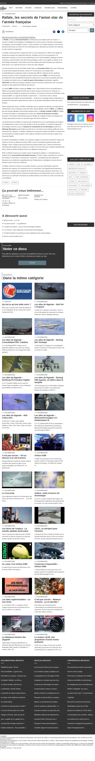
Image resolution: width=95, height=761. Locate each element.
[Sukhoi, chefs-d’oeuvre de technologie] (49, 479)
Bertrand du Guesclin (77, 168)
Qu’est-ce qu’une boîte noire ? (13, 236)
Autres (74, 8)
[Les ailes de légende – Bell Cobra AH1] (17, 402)
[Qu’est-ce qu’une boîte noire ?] (17, 291)
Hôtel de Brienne (82, 177)
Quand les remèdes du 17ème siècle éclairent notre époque (79, 711)
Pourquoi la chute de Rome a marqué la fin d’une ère (47, 698)
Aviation (34, 26)
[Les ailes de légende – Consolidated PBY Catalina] (17, 326)
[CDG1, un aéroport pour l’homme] (49, 515)
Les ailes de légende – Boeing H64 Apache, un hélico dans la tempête (49, 380)
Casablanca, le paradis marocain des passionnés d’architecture (46, 680)
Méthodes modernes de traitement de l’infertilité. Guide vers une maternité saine (46, 715)
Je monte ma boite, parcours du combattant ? (11, 685)
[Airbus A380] (49, 442)
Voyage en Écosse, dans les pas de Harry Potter (12, 715)
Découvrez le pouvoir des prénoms (78, 702)
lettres (71, 181)
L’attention (70, 697)
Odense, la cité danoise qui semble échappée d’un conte (45, 702)
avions (5, 182)
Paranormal (63, 8)
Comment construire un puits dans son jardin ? (46, 711)
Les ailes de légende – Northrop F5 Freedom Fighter (16, 378)
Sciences (38, 8)
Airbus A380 (40, 455)
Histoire (19, 8)
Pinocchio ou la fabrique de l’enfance (79, 676)
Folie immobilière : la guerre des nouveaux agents (11, 672)
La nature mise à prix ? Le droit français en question (80, 693)
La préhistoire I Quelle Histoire (11, 689)
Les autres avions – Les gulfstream (15, 223)
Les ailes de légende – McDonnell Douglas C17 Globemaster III (46, 417)
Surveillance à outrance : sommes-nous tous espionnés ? (14, 676)
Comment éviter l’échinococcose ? (45, 719)
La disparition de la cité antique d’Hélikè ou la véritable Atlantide (47, 676)
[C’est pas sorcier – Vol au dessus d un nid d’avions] (17, 442)
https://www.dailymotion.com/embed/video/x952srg (18, 37)
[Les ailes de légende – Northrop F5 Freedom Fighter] (17, 364)
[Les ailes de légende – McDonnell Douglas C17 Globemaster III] (49, 402)
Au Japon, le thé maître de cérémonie (13, 697)
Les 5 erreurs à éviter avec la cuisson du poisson (47, 667)
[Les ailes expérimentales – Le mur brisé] (17, 586)
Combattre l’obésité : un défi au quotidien (11, 680)
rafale (14, 182)
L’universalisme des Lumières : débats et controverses (80, 715)
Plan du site (17, 748)
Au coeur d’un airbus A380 (14, 564)
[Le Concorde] (17, 479)
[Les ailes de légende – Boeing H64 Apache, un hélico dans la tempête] (49, 364)
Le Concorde (8, 493)
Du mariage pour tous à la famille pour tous (79, 685)
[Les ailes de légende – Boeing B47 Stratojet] (49, 326)
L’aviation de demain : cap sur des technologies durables (22, 227)
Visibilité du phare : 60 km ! (10, 667)
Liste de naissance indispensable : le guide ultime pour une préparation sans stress (47, 706)
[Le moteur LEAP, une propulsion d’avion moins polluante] (49, 623)
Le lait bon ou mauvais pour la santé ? (13, 706)
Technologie (49, 8)
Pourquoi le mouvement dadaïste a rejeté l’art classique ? (45, 724)
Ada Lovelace (83, 181)
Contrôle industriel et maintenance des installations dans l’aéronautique (27, 233)
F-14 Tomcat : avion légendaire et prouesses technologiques (23, 230)
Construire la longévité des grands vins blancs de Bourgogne (80, 724)
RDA (79, 164)
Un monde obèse (6, 702)
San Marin (87, 164)
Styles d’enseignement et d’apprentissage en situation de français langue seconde (80, 728)
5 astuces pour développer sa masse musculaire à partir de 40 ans (46, 685)
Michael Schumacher (76, 194)
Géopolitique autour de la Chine (77, 706)
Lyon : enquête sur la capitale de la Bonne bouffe (12, 719)
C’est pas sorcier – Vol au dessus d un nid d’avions (14, 456)
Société (28, 8)
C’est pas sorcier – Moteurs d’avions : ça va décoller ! (48, 600)
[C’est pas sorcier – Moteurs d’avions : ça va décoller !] (49, 586)
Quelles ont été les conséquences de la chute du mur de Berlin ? (47, 693)
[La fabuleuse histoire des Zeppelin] (17, 623)
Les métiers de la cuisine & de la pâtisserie (78, 719)
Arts (11, 8)
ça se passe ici (84, 104)
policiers (84, 189)
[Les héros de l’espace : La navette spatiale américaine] (17, 515)
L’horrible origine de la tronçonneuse (46, 728)
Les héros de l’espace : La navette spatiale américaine (15, 529)
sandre (71, 164)
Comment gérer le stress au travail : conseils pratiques (45, 689)
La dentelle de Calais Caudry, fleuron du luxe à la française (14, 693)
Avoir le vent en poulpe (74, 671)
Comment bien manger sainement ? (12, 723)
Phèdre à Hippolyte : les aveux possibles (77, 689)
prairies (83, 173)
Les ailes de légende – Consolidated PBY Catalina (15, 341)
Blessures (72, 173)
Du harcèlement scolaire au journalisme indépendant (80, 667)
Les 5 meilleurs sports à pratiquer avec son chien (46, 672)
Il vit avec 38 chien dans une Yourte (12, 710)
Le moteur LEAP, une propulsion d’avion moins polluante (47, 639)
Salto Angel (73, 185)
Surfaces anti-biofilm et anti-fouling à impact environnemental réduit (79, 680)
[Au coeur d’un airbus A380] (17, 550)
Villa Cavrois (85, 185)
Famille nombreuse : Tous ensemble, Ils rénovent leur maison (14, 728)
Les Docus (8, 748)
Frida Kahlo (73, 189)
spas (70, 177)
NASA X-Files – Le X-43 (11, 220)
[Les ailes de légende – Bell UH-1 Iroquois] (49, 291)
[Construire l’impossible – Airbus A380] (49, 550)
